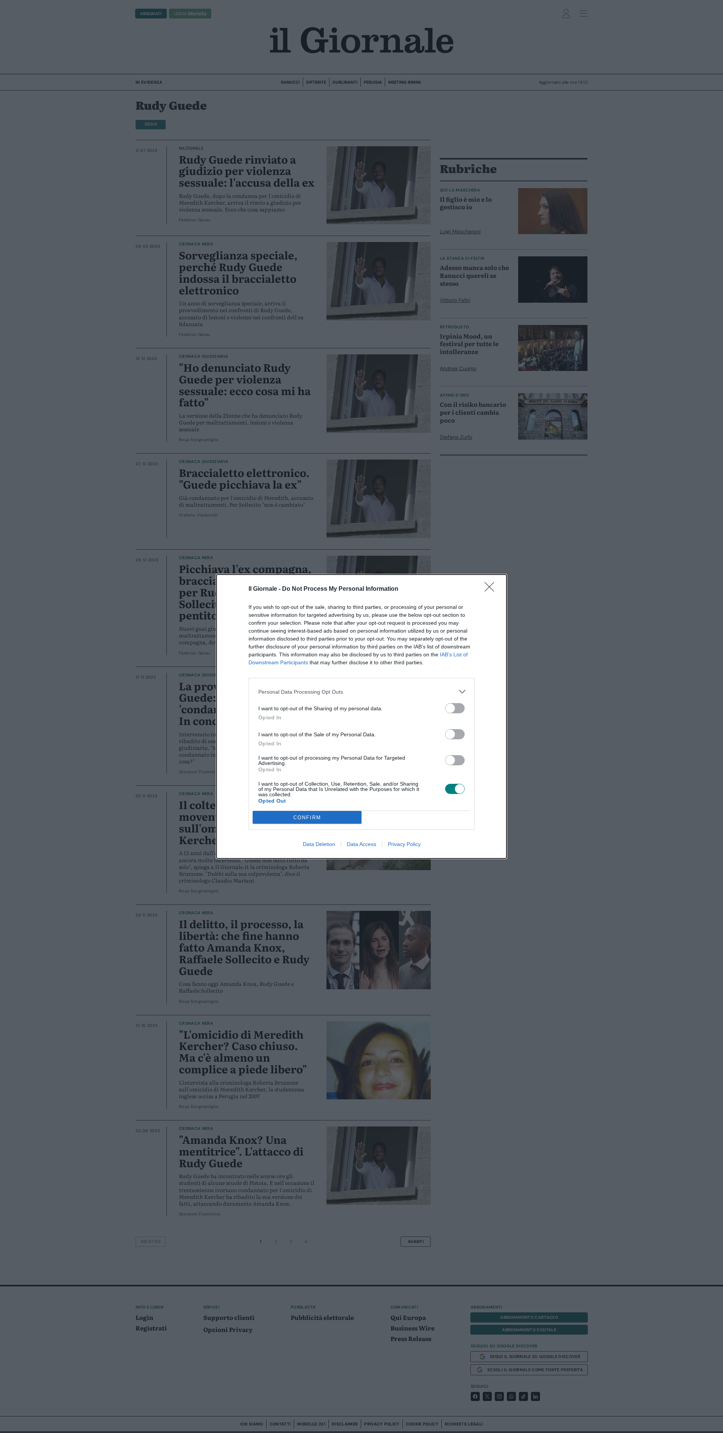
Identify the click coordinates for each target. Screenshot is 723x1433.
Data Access (361, 844)
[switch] (455, 708)
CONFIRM (307, 817)
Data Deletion (319, 844)
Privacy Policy (404, 844)
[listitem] (361, 692)
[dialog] (361, 716)
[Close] (492, 589)
